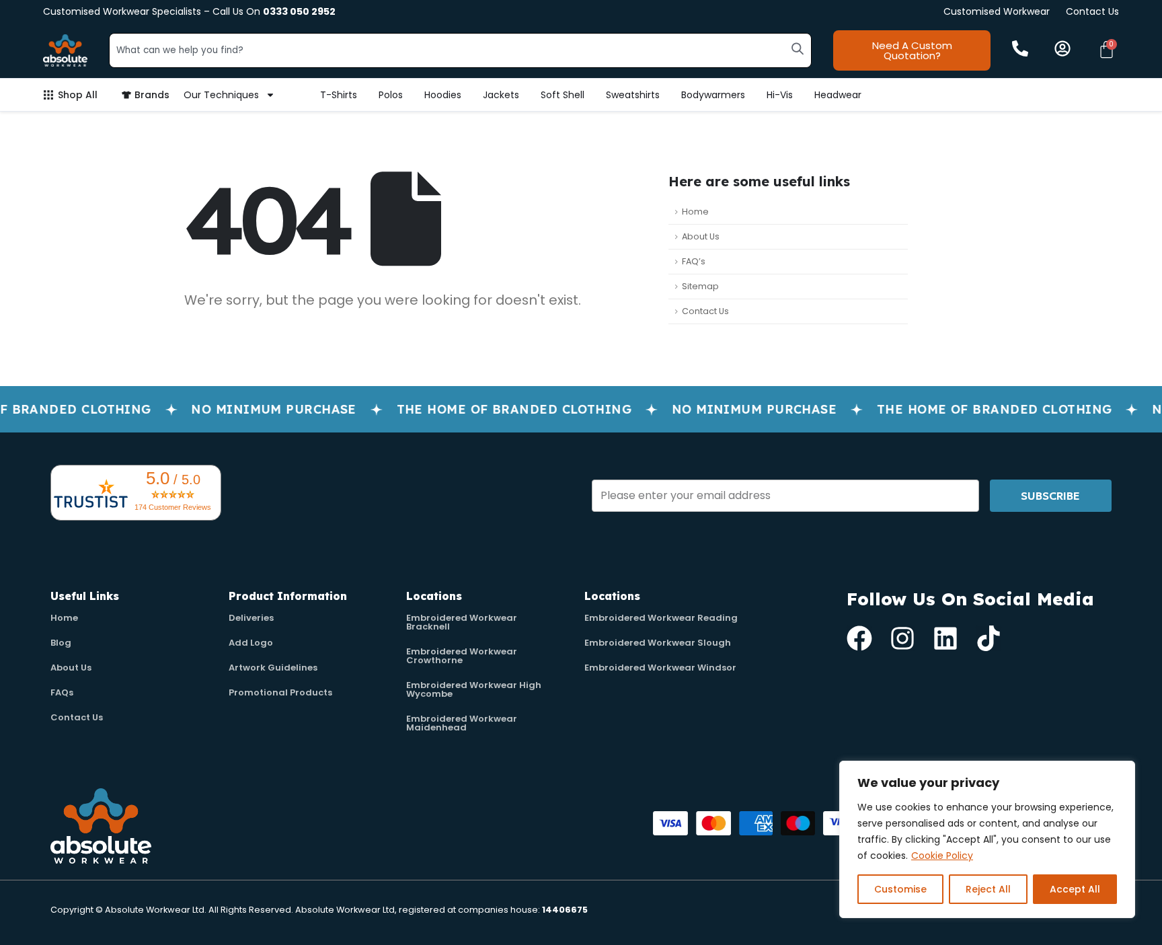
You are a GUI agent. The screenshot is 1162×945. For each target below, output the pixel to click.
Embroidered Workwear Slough (657, 642)
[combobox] (460, 50)
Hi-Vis (780, 95)
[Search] (797, 48)
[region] (987, 839)
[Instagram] (902, 638)
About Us (701, 236)
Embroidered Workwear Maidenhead (461, 723)
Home (695, 211)
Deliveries (251, 617)
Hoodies (442, 95)
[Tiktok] (988, 638)
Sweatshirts (633, 95)
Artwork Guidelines (273, 667)
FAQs (61, 692)
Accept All (1075, 889)
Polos (391, 95)
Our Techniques (221, 95)
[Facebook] (859, 638)
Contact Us (1092, 11)
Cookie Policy (942, 855)
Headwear (837, 95)
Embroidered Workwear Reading (661, 617)
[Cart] (1106, 49)
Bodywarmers (713, 95)
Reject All (988, 889)
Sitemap (700, 286)
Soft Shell (562, 95)
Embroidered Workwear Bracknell (461, 622)
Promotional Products (280, 692)
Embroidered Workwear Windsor (660, 667)
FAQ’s (693, 261)
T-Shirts (338, 95)
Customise (900, 889)
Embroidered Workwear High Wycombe (473, 689)
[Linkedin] (945, 638)
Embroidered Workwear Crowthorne (461, 656)
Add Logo (251, 642)
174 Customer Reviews (172, 507)
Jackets (501, 95)
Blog (60, 642)
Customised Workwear (996, 11)
